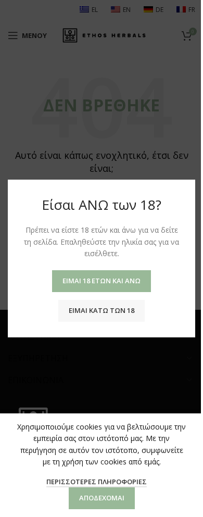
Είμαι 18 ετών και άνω (101, 280)
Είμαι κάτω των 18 (101, 310)
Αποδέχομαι (101, 497)
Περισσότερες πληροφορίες (96, 481)
